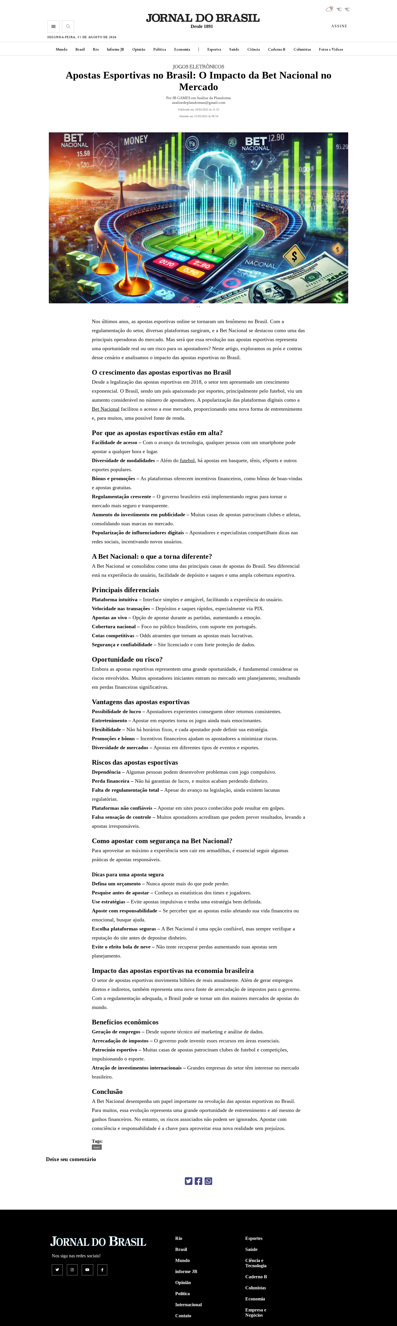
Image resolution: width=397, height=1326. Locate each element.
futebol (187, 460)
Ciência (253, 49)
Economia (182, 49)
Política (159, 49)
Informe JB (115, 49)
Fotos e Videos (331, 49)
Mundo (61, 49)
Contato (183, 1315)
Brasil (80, 49)
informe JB (186, 1271)
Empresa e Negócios (255, 1312)
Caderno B (276, 49)
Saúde (234, 49)
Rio (96, 49)
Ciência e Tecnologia (256, 1263)
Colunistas (302, 49)
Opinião (138, 49)
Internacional (188, 1304)
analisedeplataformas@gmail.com (198, 102)
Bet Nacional (105, 409)
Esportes (214, 49)
